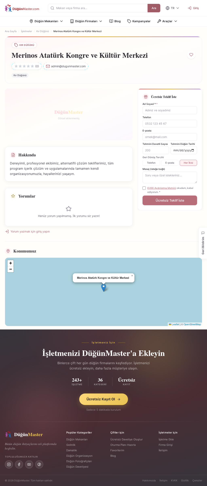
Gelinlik (70, 444)
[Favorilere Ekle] (191, 54)
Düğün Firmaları (86, 21)
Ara (154, 8)
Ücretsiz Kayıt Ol (101, 399)
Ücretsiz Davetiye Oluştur (126, 439)
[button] (103, 288)
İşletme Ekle (166, 439)
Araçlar (167, 21)
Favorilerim (117, 450)
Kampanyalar (141, 21)
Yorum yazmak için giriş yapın (30, 231)
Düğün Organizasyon (79, 455)
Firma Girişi (166, 444)
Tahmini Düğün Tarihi (183, 143)
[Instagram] (9, 464)
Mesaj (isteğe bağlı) (154, 168)
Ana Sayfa (11, 31)
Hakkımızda (149, 480)
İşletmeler (26, 31)
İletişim (163, 450)
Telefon (147, 117)
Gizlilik (185, 480)
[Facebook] (19, 464)
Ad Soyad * (150, 103)
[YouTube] (29, 464)
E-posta (147, 130)
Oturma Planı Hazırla (123, 444)
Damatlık (71, 450)
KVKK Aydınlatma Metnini (161, 187)
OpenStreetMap (192, 324)
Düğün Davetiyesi (77, 466)
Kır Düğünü (42, 31)
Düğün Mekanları (46, 21)
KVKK (174, 480)
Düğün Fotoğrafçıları (79, 461)
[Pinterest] (39, 464)
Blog (117, 21)
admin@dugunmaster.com (68, 66)
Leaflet (175, 324)
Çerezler (197, 480)
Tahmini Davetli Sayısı (155, 143)
